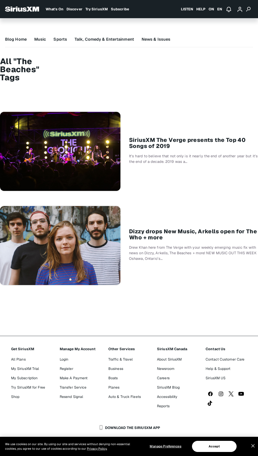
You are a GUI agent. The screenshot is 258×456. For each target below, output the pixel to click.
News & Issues (156, 39)
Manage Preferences (165, 446)
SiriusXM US (215, 378)
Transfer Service (73, 387)
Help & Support (218, 368)
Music (40, 39)
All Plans (18, 359)
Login (64, 359)
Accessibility (167, 396)
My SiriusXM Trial (25, 368)
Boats (113, 378)
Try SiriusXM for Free (28, 387)
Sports (60, 39)
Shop (15, 396)
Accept (214, 446)
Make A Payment (73, 378)
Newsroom (165, 368)
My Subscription (24, 378)
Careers (163, 378)
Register (66, 368)
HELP (200, 9)
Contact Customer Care (225, 359)
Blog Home (16, 39)
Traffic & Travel (120, 359)
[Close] (253, 446)
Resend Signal (71, 396)
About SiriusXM (169, 359)
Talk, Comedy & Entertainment (104, 39)
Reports (163, 406)
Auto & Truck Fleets (124, 396)
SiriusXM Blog (168, 387)
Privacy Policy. (97, 449)
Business (115, 368)
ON (211, 9)
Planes (114, 387)
